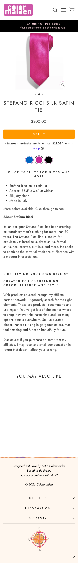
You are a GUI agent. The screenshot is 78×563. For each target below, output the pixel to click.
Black (49, 160)
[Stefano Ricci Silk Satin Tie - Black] (21, 434)
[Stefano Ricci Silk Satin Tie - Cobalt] (12, 434)
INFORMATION (38, 508)
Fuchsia (39, 160)
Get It (39, 134)
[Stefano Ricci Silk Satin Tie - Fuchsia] (16, 434)
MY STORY (38, 518)
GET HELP (38, 498)
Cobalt (29, 160)
